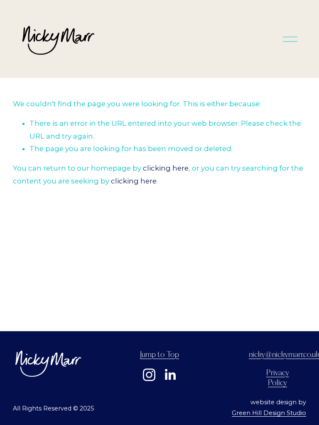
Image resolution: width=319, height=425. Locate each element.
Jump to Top (159, 355)
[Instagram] (149, 374)
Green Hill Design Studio (269, 413)
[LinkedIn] (170, 374)
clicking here (166, 168)
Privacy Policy (277, 378)
